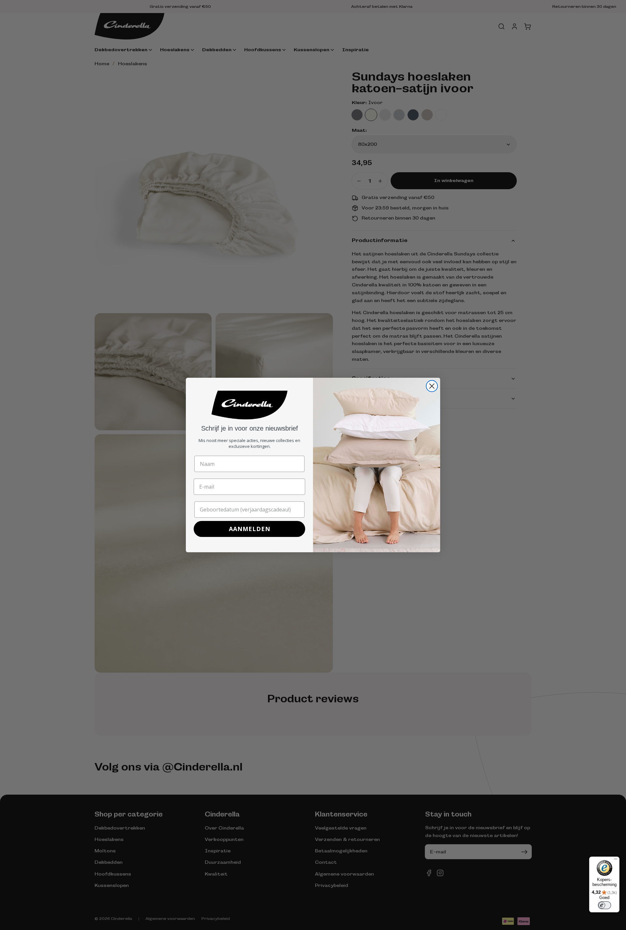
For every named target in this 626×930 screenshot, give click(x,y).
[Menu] (615, 860)
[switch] (604, 905)
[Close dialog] (432, 386)
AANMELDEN (249, 529)
